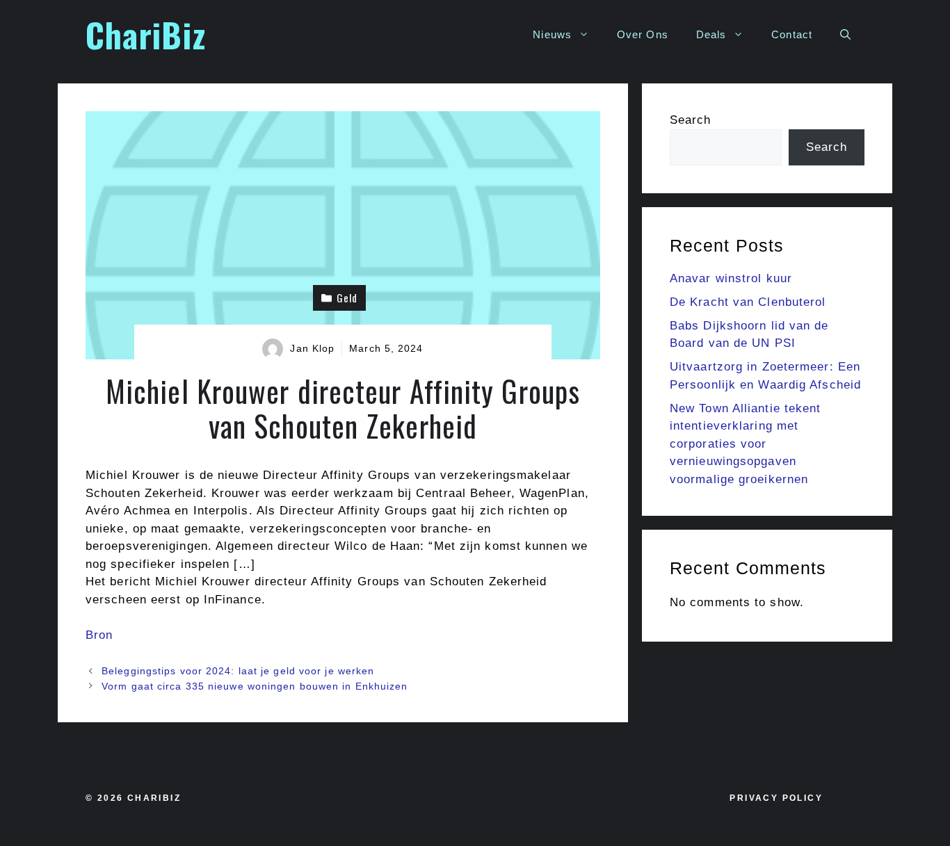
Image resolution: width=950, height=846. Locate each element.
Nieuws (552, 34)
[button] (845, 35)
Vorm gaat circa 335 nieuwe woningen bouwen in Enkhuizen (255, 686)
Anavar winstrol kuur (731, 278)
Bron (99, 635)
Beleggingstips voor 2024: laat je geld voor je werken (238, 670)
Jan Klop (312, 348)
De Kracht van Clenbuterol (748, 302)
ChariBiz (146, 34)
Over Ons (642, 34)
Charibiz (154, 798)
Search (690, 120)
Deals (711, 34)
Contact (791, 34)
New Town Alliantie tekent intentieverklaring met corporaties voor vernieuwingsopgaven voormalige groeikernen (745, 444)
